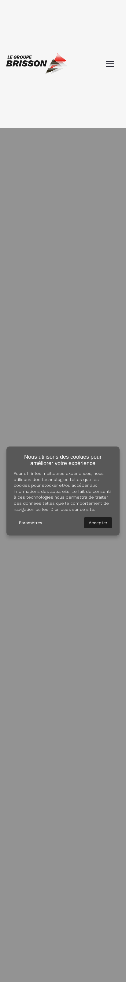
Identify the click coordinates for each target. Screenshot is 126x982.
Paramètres (30, 522)
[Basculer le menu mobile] (110, 64)
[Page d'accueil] (36, 63)
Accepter (98, 522)
